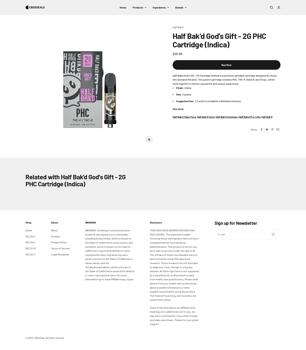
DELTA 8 (30, 236)
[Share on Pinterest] (272, 129)
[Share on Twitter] (267, 129)
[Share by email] (277, 129)
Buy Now (227, 64)
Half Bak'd (266, 116)
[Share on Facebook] (261, 129)
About (54, 230)
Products (138, 7)
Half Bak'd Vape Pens (184, 116)
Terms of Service (60, 248)
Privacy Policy (58, 242)
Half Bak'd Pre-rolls (249, 116)
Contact (55, 236)
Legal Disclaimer (60, 254)
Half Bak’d (178, 27)
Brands (179, 7)
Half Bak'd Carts (206, 116)
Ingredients (159, 7)
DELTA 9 (30, 242)
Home (123, 7)
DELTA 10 (31, 248)
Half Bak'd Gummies (227, 116)
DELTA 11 (30, 254)
